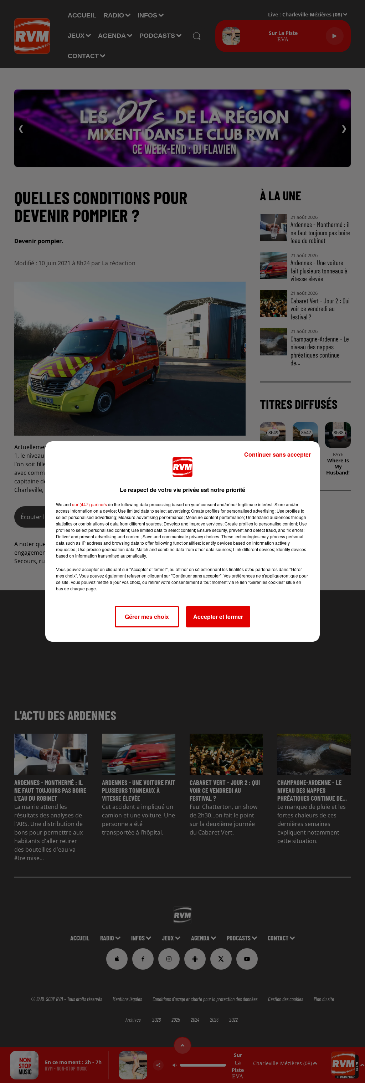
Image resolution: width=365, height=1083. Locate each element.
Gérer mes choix (147, 616)
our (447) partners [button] (89, 504)
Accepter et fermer (218, 616)
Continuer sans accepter (277, 454)
